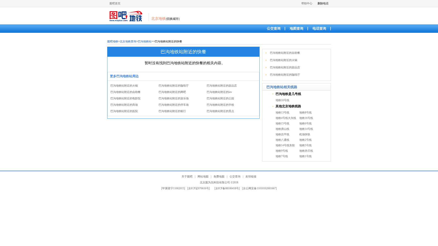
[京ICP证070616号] (198, 188)
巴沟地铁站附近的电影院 (125, 98)
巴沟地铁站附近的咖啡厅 (174, 85)
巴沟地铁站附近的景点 (220, 111)
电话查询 (319, 28)
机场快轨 (304, 134)
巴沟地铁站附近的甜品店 (222, 85)
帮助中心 (306, 3)
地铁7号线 (282, 156)
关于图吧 (187, 176)
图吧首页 (115, 3)
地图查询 (296, 28)
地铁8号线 (305, 112)
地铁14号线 (306, 129)
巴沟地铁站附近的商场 (124, 104)
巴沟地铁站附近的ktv (219, 92)
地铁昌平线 (282, 134)
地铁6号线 (305, 123)
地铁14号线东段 (285, 145)
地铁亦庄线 (306, 150)
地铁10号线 (282, 100)
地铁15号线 (282, 123)
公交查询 (274, 28)
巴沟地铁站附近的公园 (220, 98)
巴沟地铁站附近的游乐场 (174, 98)
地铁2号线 (305, 139)
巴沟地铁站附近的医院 (124, 111)
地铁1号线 (305, 156)
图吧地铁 (112, 41)
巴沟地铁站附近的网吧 (172, 92)
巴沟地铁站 (144, 41)
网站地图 (203, 176)
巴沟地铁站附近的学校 (220, 104)
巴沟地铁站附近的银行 (172, 111)
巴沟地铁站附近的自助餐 (125, 92)
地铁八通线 (282, 139)
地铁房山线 (282, 129)
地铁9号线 (282, 150)
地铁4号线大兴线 (286, 118)
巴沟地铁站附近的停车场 (174, 104)
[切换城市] (173, 18)
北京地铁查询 (128, 41)
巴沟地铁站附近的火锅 (124, 85)
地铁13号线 (282, 112)
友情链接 (250, 176)
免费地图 (219, 176)
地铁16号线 (306, 118)
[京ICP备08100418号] (227, 188)
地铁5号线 (305, 145)
